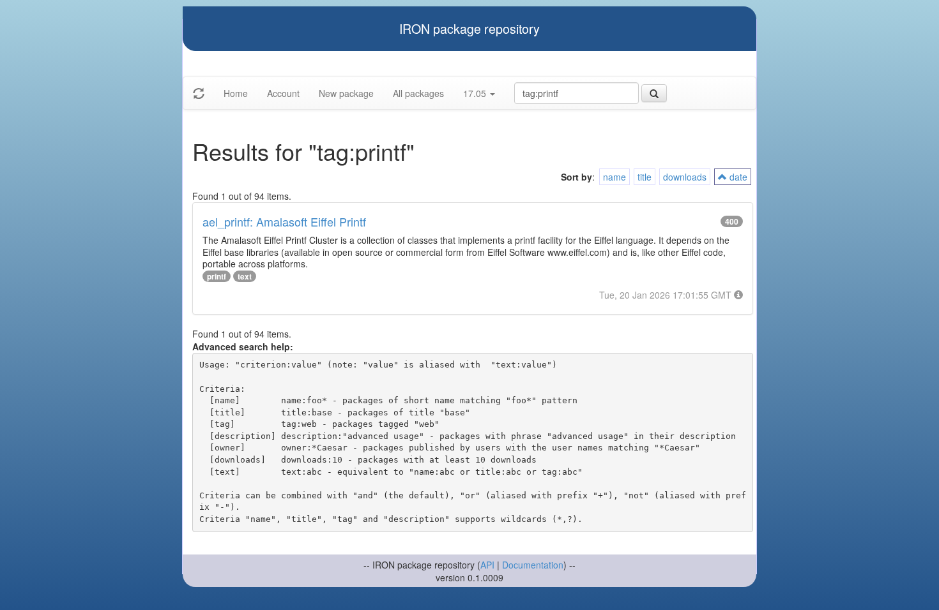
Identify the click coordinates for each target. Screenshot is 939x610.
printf (216, 276)
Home (236, 93)
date (737, 176)
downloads (684, 176)
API (487, 564)
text (245, 276)
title (644, 176)
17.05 (476, 93)
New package (346, 93)
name (614, 176)
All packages (418, 93)
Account (283, 93)
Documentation (532, 564)
